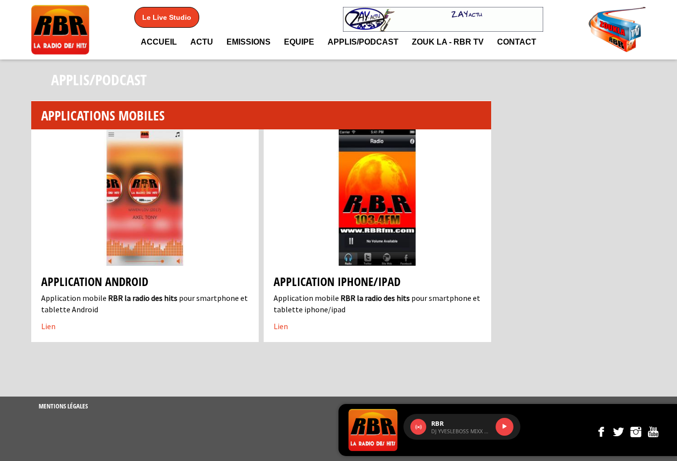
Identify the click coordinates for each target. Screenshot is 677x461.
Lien (48, 326)
